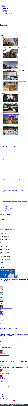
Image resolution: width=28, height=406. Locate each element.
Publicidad (3, 212)
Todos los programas (7, 210)
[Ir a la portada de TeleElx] (4, 28)
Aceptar (11, 405)
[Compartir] (15, 216)
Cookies (3, 396)
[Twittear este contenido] (15, 217)
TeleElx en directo (5, 10)
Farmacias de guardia (5, 8)
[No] (12, 405)
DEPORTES (3, 93)
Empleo (4, 7)
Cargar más (1, 262)
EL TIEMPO (3, 6)
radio (7, 25)
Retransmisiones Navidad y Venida (9, 12)
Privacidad (3, 395)
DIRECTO (3, 9)
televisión (5, 25)
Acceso (2, 394)
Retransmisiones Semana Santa (8, 13)
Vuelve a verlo (5, 11)
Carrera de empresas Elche (5, 393)
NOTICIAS (3, 4)
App (2, 15)
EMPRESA (3, 5)
